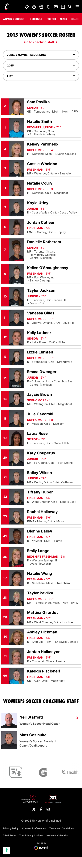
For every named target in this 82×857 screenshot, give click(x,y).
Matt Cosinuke (33, 735)
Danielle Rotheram (44, 242)
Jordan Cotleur (41, 222)
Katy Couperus (41, 453)
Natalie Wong (39, 573)
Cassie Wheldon (42, 163)
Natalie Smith (39, 121)
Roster (51, 19)
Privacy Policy (10, 828)
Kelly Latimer (39, 332)
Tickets (27, 7)
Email (56, 7)
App (48, 7)
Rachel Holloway (42, 511)
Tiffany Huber (40, 492)
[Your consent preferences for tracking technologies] (6, 850)
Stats (75, 19)
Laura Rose (37, 433)
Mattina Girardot (42, 612)
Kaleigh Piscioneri (43, 671)
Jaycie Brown (39, 394)
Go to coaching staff (39, 42)
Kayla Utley (37, 203)
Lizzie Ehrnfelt (40, 352)
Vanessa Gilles (40, 313)
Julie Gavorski (40, 414)
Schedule (36, 19)
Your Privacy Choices (31, 835)
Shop (33, 7)
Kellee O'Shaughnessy (47, 267)
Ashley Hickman (42, 632)
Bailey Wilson (39, 472)
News (63, 19)
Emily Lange (38, 550)
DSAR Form (9, 835)
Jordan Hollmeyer (43, 651)
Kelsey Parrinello (42, 144)
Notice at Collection (57, 835)
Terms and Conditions (61, 828)
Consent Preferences (34, 828)
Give (41, 7)
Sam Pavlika (38, 102)
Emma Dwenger (41, 371)
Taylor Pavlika (40, 593)
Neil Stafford (31, 717)
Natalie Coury (39, 183)
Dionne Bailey (39, 531)
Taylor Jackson (41, 290)
